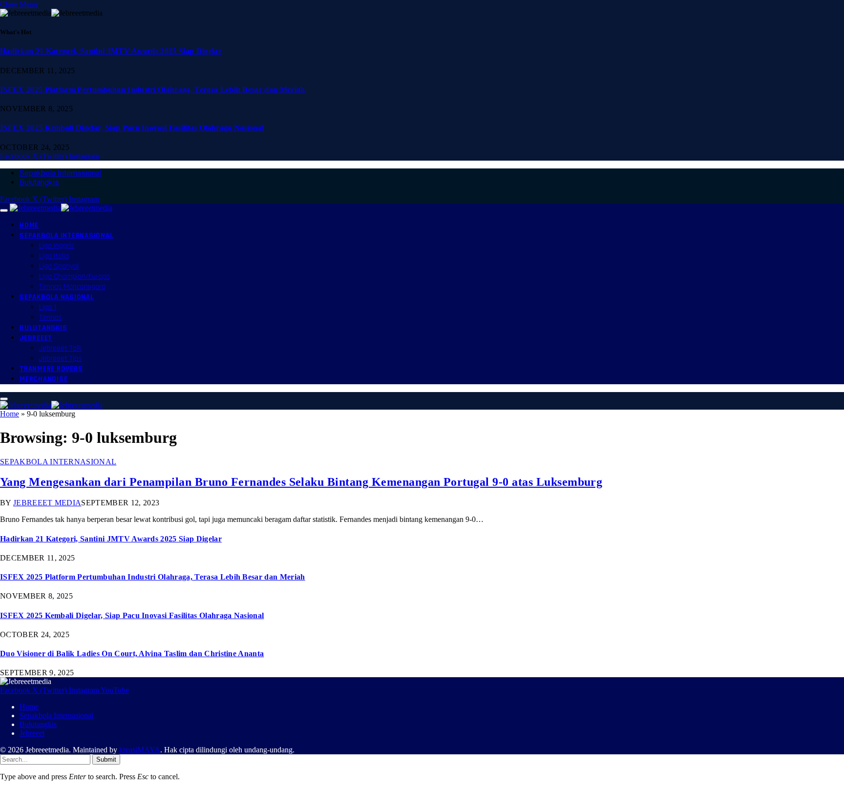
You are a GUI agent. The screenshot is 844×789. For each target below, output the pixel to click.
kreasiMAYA (139, 750)
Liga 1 (47, 307)
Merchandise (43, 379)
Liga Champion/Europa (74, 276)
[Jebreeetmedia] (61, 208)
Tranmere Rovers (51, 369)
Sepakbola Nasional (57, 297)
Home (29, 225)
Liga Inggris (56, 246)
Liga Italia (54, 256)
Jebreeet (36, 338)
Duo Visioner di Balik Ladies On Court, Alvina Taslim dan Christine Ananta (132, 653)
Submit (106, 759)
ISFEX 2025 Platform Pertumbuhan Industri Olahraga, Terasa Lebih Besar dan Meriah (152, 89)
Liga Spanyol (59, 266)
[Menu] (4, 210)
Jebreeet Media (47, 502)
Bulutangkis (39, 182)
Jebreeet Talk (60, 348)
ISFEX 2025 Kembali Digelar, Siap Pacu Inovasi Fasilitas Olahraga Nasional (132, 128)
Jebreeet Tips (60, 358)
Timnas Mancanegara (72, 287)
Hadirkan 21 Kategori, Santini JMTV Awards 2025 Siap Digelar (111, 51)
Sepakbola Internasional (61, 173)
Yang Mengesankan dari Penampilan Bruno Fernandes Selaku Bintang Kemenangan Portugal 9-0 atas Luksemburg (301, 482)
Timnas (50, 317)
